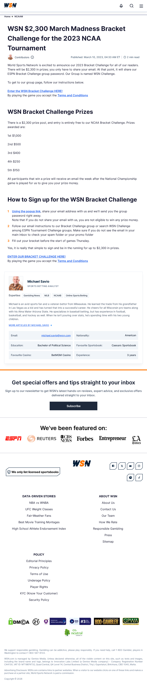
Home (7, 16)
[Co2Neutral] (73, 632)
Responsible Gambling (108, 528)
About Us (108, 502)
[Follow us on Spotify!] (130, 477)
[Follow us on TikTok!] (139, 477)
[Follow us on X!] (121, 466)
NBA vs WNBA (39, 502)
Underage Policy (39, 580)
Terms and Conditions (73, 95)
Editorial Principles (39, 561)
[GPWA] (131, 621)
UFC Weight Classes (39, 509)
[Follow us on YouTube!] (130, 466)
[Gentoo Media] (80, 621)
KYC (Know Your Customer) (39, 593)
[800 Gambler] (107, 621)
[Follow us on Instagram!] (139, 466)
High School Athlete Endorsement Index (39, 528)
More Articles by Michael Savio (29, 325)
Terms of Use (39, 574)
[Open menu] (141, 6)
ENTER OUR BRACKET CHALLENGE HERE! (37, 256)
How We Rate (108, 522)
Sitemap (108, 541)
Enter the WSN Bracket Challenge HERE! (35, 91)
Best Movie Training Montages (39, 522)
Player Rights (39, 587)
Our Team (108, 515)
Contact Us (108, 509)
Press (108, 535)
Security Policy (39, 600)
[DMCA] (19, 621)
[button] (141, 6)
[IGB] (54, 621)
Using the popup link (26, 211)
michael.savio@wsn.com (56, 335)
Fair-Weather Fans (39, 515)
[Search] (131, 6)
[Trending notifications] (121, 6)
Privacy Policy (39, 567)
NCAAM (19, 16)
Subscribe (73, 406)
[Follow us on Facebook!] (113, 466)
